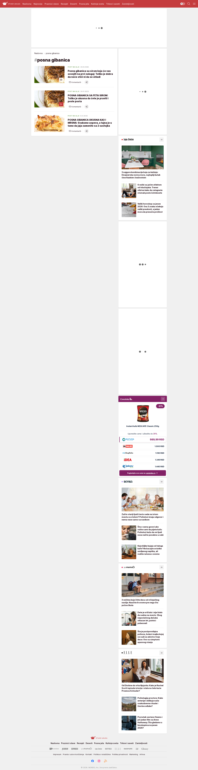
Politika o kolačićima (102, 754)
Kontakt (89, 754)
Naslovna (38, 53)
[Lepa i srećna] (98, 748)
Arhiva (142, 754)
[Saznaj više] (161, 139)
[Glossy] (144, 748)
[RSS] (105, 761)
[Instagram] (99, 761)
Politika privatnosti (120, 754)
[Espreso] (74, 748)
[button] (75, 82)
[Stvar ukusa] (11, 3)
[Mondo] (54, 748)
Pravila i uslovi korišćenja (73, 754)
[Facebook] (92, 761)
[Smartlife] (128, 748)
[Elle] (118, 748)
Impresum (57, 754)
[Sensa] (108, 748)
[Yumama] (86, 748)
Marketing (133, 754)
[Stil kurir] (137, 748)
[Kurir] (65, 748)
